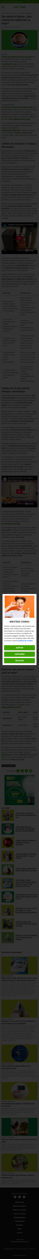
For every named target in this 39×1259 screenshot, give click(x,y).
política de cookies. (25, 641)
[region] (19, 629)
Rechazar (19, 661)
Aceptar (19, 648)
